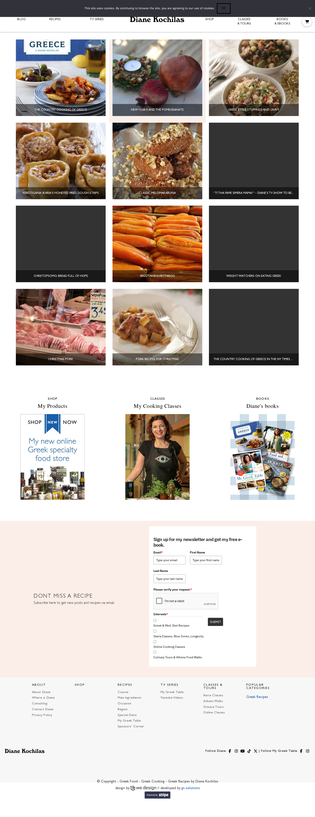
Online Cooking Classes (169, 647)
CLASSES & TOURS (213, 686)
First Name (197, 552)
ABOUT (39, 685)
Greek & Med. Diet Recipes (171, 625)
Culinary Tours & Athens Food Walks (177, 657)
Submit (215, 622)
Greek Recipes (257, 697)
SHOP (80, 685)
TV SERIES (169, 685)
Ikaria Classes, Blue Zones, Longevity (178, 636)
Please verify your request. (172, 589)
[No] (310, 8)
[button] (307, 21)
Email (158, 552)
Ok (223, 8)
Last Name (160, 571)
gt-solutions (191, 788)
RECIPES (125, 685)
